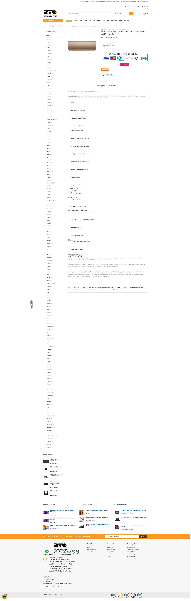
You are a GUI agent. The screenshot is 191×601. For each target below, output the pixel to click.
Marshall (49, 257)
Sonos (49, 384)
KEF (48, 237)
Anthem (49, 59)
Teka (49, 412)
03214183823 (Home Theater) (60, 564)
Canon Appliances (52, 111)
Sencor (49, 361)
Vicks (49, 421)
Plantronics (50, 338)
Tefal (49, 410)
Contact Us (90, 554)
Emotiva (49, 154)
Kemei (49, 240)
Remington (50, 346)
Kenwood (50, 243)
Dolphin (49, 139)
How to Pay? (124, 64)
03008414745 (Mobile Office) (60, 571)
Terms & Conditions (91, 549)
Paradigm (50, 329)
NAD (48, 292)
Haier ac (140, 287)
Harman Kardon (51, 200)
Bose (49, 96)
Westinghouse (51, 427)
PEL (48, 332)
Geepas (49, 177)
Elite (48, 151)
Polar (48, 341)
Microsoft (50, 272)
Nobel (49, 300)
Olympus (50, 303)
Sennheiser (50, 364)
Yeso (49, 444)
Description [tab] (101, 86)
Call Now (146, 6)
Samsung (126, 20)
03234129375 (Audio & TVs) (60, 559)
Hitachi (49, 205)
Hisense (49, 203)
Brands (52, 26)
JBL (94, 20)
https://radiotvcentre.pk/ (74, 96)
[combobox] (90, 13)
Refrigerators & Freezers (133, 549)
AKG (48, 47)
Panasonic (114, 20)
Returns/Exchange (111, 554)
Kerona (49, 246)
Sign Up (143, 536)
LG (104, 20)
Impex (49, 220)
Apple (75, 20)
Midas (49, 274)
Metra (49, 266)
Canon (80, 20)
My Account (110, 547)
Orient (49, 321)
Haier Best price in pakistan (96, 289)
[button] (97, 31)
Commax (50, 122)
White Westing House (52, 435)
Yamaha (50, 441)
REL (48, 343)
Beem (49, 82)
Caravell (49, 114)
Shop (138, 6)
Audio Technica (51, 70)
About (88, 547)
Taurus (49, 404)
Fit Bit (49, 165)
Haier (90, 20)
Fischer (49, 162)
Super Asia (50, 392)
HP (48, 214)
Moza (49, 289)
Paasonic (49, 323)
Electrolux (50, 148)
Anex (49, 56)
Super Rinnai (50, 395)
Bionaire (49, 88)
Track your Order (111, 549)
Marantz (49, 254)
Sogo (49, 378)
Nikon (49, 297)
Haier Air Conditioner (73, 289)
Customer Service (111, 551)
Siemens (49, 369)
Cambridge (50, 102)
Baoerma (49, 79)
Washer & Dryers (131, 551)
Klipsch (99, 20)
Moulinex (49, 286)
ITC (48, 226)
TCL (49, 407)
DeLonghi (50, 134)
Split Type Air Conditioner (123, 29)
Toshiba (49, 418)
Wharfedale (50, 430)
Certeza (49, 116)
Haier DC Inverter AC (108, 289)
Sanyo (49, 358)
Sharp (49, 366)
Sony (108, 20)
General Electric (51, 183)
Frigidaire (50, 171)
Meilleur (49, 263)
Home (44, 26)
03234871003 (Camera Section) (61, 566)
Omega (49, 306)
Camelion (50, 105)
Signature (50, 372)
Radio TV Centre (48, 594)
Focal (49, 168)
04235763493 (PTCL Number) (60, 568)
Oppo (49, 312)
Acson (49, 42)
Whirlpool (49, 433)
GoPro (49, 185)
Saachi (49, 352)
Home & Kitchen (113, 29)
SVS (48, 398)
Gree (85, 20)
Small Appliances (131, 556)
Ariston (49, 65)
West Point (50, 424)
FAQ (88, 556)
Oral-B (49, 318)
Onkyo (49, 309)
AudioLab (50, 73)
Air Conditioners (104, 29)
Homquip (49, 211)
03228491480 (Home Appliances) (62, 561)
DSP (48, 142)
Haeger (49, 194)
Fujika (49, 174)
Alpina (49, 50)
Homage (49, 208)
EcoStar (49, 145)
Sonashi (49, 381)
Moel (49, 280)
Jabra (49, 228)
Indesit (49, 223)
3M (48, 39)
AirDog (49, 45)
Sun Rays (50, 389)
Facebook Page (104, 276)
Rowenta (49, 349)
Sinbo (49, 375)
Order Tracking (130, 6)
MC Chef (50, 260)
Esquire (49, 159)
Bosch (49, 93)
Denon (49, 137)
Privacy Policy (90, 551)
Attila (49, 68)
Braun (49, 99)
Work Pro (50, 438)
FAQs (108, 556)
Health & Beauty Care (132, 554)
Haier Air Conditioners (84, 289)
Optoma (49, 315)
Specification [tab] (112, 86)
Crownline (50, 125)
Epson (49, 157)
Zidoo (49, 447)
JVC (48, 234)
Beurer (49, 85)
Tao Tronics (50, 401)
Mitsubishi (50, 277)
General (49, 180)
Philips (120, 20)
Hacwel (49, 191)
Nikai (48, 295)
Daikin (49, 128)
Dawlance (50, 131)
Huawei (49, 217)
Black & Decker (51, 90)
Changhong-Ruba (52, 119)
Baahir (49, 76)
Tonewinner (50, 415)
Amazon (49, 53)
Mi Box (49, 269)
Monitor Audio (51, 283)
